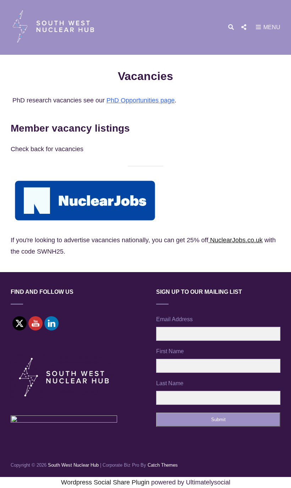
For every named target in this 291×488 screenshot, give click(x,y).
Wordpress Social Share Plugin (106, 482)
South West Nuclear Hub (73, 465)
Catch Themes (163, 465)
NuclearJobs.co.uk (235, 240)
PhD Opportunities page (140, 100)
